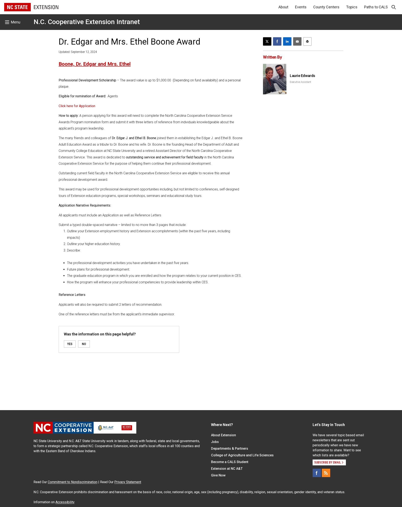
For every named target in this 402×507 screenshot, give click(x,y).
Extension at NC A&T (227, 469)
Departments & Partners (229, 449)
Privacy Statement (127, 482)
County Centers (326, 7)
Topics (351, 7)
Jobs (215, 442)
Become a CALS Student (229, 462)
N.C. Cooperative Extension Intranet (87, 22)
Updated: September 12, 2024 (78, 52)
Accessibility (65, 502)
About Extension (223, 435)
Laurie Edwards (302, 75)
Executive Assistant (300, 82)
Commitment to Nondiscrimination (72, 482)
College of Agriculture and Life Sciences (242, 455)
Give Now (218, 475)
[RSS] (326, 473)
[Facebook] (317, 473)
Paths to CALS (376, 7)
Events (301, 7)
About (283, 7)
